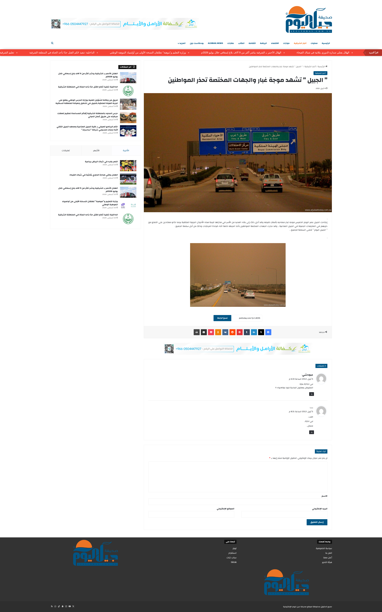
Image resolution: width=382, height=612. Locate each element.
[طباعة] (197, 332)
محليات (314, 43)
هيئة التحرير (327, 562)
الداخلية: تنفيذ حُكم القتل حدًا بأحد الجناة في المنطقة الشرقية (83, 52)
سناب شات (232, 558)
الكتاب (241, 43)
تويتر (235, 548)
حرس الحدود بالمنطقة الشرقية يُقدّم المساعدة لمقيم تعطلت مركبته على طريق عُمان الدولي (87, 114)
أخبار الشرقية (300, 43)
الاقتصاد (275, 43)
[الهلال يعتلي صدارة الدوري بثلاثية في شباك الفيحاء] (128, 179)
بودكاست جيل (197, 43)
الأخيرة (126, 150)
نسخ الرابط (222, 318)
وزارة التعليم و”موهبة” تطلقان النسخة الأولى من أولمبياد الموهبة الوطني (169, 52)
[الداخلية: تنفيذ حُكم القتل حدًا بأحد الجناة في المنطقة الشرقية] (128, 91)
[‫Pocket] (211, 332)
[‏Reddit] (232, 332)
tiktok (234, 562)
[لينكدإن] (254, 332)
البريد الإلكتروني (319, 509)
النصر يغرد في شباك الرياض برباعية (101, 162)
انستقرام (232, 553)
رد (311, 394)
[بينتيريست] (240, 332)
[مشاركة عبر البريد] (204, 332)
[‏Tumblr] (247, 332)
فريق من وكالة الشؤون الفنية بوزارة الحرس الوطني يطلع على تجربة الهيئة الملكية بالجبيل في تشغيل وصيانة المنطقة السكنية (87, 101)
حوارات (286, 43)
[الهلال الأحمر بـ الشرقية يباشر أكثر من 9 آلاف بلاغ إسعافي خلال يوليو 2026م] (128, 77)
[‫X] (261, 332)
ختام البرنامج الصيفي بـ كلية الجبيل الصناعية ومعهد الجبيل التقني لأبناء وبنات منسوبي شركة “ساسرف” (87, 128)
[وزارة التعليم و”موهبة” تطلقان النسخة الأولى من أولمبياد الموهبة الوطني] (128, 205)
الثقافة (252, 43)
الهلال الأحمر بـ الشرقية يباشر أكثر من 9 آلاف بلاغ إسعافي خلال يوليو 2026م (263, 52)
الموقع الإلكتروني (225, 509)
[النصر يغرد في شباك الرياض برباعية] (128, 165)
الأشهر (96, 150)
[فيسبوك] (268, 332)
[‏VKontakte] (225, 332)
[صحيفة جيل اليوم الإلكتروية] (309, 19)
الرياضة (263, 43)
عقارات (230, 43)
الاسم (324, 496)
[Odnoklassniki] (218, 332)
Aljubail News (215, 43)
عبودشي (307, 374)
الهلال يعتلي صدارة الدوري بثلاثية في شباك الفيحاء (344, 52)
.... (311, 407)
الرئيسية (326, 43)
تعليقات (66, 150)
